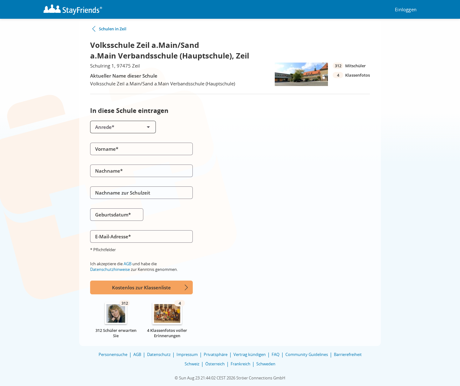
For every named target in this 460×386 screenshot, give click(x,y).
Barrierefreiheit (348, 354)
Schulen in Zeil (112, 29)
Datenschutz (159, 354)
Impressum (187, 354)
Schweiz (192, 364)
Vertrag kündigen (249, 354)
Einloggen (406, 9)
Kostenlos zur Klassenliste (141, 287)
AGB (127, 264)
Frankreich (240, 364)
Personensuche (113, 354)
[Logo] (72, 9)
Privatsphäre (215, 354)
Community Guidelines (306, 354)
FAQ (275, 354)
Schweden (265, 364)
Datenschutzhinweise (110, 269)
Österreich (215, 364)
